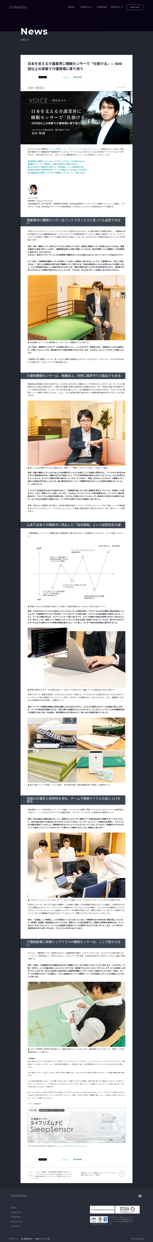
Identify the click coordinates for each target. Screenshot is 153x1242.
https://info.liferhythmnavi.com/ (72, 1146)
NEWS (31, 88)
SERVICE (15, 1212)
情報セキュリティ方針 (43, 1239)
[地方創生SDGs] (127, 1210)
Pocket (66, 77)
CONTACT (15, 1226)
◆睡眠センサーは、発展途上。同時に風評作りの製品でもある (53, 164)
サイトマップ (13, 1239)
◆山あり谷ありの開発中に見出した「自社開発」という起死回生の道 (55, 167)
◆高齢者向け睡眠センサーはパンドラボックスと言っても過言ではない (56, 161)
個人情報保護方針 (27, 1239)
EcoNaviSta (18, 7)
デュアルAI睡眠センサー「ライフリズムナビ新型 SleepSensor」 (73, 149)
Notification (39, 88)
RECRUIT (15, 1221)
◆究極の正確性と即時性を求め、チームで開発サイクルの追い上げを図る (57, 170)
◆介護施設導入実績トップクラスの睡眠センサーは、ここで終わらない (56, 173)
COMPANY (16, 1217)
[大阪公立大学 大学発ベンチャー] (102, 1210)
